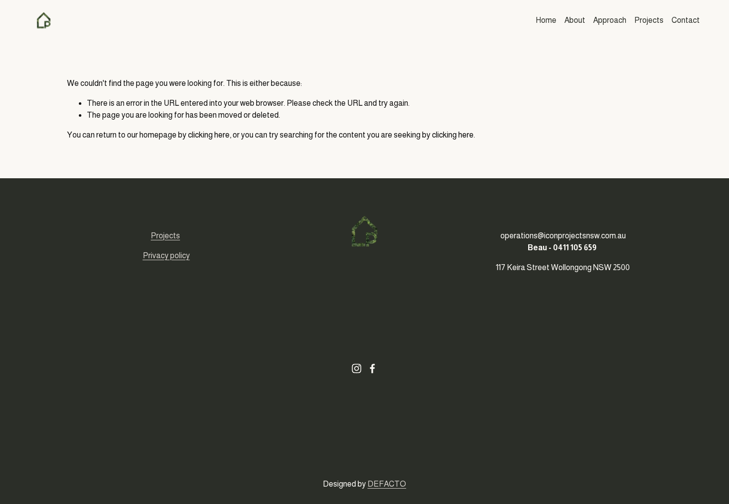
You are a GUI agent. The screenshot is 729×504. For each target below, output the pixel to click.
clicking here (209, 135)
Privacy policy (166, 255)
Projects (649, 20)
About (574, 20)
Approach (609, 20)
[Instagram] (357, 368)
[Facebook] (372, 368)
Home (546, 20)
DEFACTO (386, 484)
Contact (685, 20)
